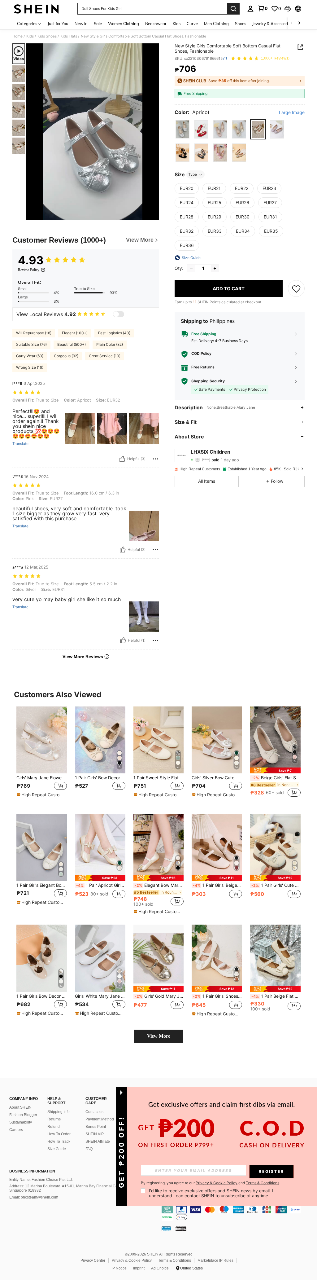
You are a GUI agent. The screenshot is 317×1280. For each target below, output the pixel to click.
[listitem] (41, 755)
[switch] (118, 314)
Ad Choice (160, 1268)
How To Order (59, 1134)
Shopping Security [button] (208, 381)
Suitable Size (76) (31, 344)
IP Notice (119, 1268)
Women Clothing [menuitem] (123, 23)
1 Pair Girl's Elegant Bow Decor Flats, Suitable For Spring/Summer (41, 885)
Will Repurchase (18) (33, 333)
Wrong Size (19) (29, 367)
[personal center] (250, 8)
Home (17, 36)
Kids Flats (68, 36)
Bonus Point (95, 1126)
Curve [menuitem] (192, 23)
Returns (54, 1119)
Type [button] (192, 174)
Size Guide (56, 1149)
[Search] (233, 9)
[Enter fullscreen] (153, 215)
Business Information (32, 1171)
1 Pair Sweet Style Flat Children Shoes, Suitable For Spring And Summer (158, 777)
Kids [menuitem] (176, 23)
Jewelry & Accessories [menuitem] (272, 23)
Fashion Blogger (23, 1115)
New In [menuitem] (81, 23)
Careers (16, 1130)
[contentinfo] (238, 1213)
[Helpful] (122, 459)
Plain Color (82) (109, 344)
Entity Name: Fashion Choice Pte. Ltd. (41, 1179)
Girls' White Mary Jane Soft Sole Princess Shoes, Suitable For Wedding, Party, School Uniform (100, 996)
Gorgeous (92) (66, 356)
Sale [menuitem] (98, 23)
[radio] (182, 129)
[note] (40, 795)
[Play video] (92, 132)
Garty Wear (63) (29, 356)
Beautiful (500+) (71, 344)
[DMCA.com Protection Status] (181, 1228)
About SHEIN (20, 1107)
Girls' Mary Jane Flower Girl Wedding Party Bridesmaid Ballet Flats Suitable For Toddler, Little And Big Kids (41, 777)
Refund (53, 1126)
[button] (287, 8)
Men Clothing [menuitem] (216, 23)
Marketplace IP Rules (215, 1260)
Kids (30, 36)
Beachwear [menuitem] (156, 23)
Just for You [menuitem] (58, 23)
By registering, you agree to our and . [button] (210, 1183)
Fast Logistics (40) (114, 333)
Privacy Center (92, 1260)
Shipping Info (58, 1112)
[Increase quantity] (215, 268)
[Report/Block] (155, 459)
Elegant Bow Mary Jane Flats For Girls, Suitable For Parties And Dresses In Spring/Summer (159, 885)
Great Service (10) (104, 356)
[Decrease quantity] (191, 268)
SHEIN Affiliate (97, 1141)
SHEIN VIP (94, 1134)
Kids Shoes (47, 36)
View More (158, 1036)
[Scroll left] (291, 23)
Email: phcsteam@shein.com (33, 1197)
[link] (262, 8)
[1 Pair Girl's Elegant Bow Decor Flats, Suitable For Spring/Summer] (41, 847)
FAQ (89, 1149)
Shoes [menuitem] (240, 23)
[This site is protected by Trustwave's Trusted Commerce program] (166, 1228)
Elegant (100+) (75, 333)
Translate (20, 444)
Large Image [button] (292, 112)
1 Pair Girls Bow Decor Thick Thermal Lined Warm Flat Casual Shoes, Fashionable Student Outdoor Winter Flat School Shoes (41, 996)
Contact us (94, 1112)
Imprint (139, 1268)
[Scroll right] (299, 23)
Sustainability (20, 1122)
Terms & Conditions (174, 1260)
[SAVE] (296, 288)
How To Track (58, 1141)
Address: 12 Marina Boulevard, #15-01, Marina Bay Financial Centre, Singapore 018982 (67, 1188)
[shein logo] (36, 8)
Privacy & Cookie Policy (132, 1260)
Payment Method (99, 1119)
